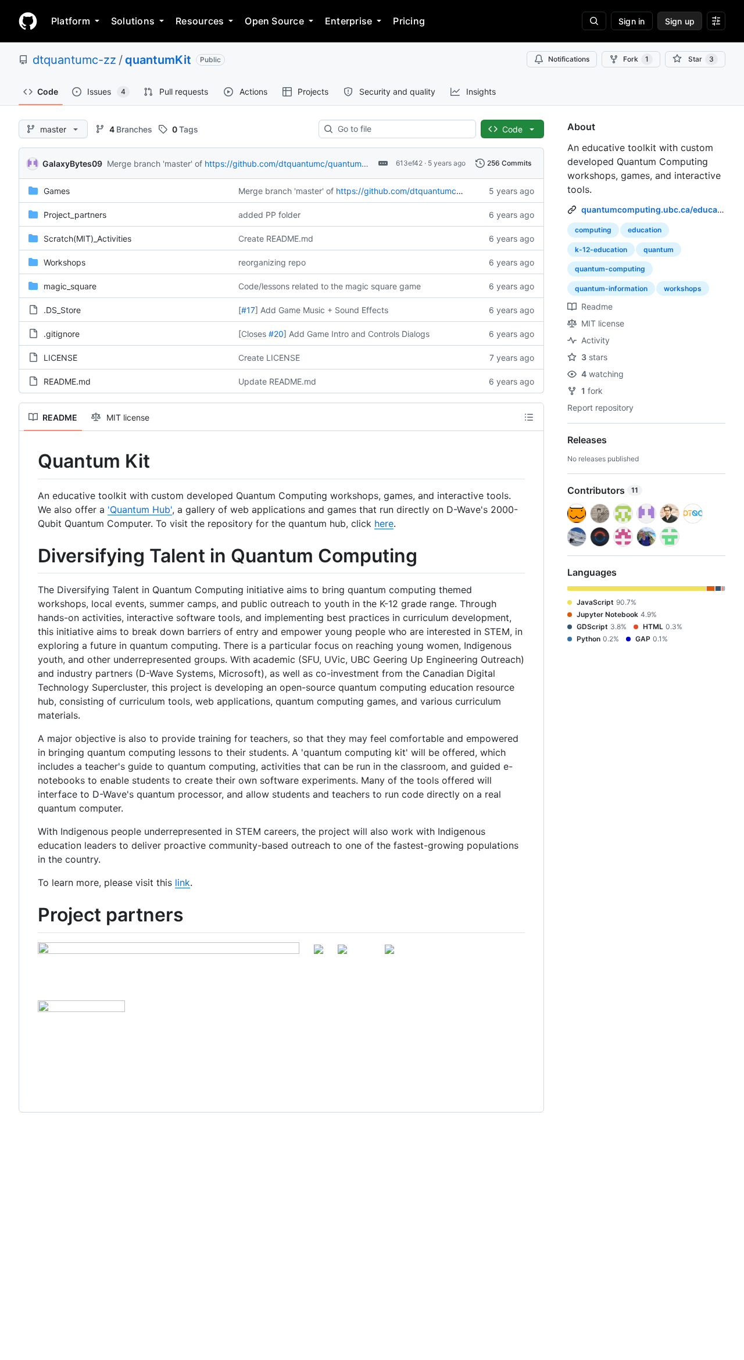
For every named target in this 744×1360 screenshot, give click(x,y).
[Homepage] (28, 21)
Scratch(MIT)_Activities (87, 238)
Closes (253, 334)
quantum (658, 249)
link (182, 882)
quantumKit (158, 60)
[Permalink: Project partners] (30, 915)
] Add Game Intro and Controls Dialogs (357, 334)
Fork (636, 59)
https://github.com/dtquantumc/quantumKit (288, 163)
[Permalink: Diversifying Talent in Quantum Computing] (30, 556)
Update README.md (277, 381)
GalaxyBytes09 (72, 163)
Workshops (64, 262)
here (384, 523)
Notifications (568, 59)
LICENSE (60, 358)
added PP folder (269, 215)
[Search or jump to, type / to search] (594, 21)
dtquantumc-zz (74, 60)
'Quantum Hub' (140, 509)
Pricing (409, 21)
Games (57, 191)
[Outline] (529, 417)
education (644, 229)
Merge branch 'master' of (154, 163)
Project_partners (75, 215)
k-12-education (601, 249)
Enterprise (348, 21)
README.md (67, 381)
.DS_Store (62, 310)
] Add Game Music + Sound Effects (321, 310)
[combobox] (402, 129)
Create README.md (275, 238)
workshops (683, 288)
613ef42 (409, 163)
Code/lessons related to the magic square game (329, 286)
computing (593, 229)
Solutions (133, 21)
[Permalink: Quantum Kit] (30, 461)
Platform (70, 21)
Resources (200, 21)
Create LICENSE (269, 358)
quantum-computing (610, 268)
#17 (248, 310)
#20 (276, 334)
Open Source (274, 21)
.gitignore (62, 334)
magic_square (70, 286)
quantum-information (611, 288)
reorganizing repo (272, 262)
